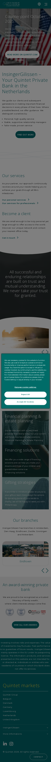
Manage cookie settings (25, 387)
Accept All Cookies (25, 402)
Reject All (25, 394)
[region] (25, 381)
